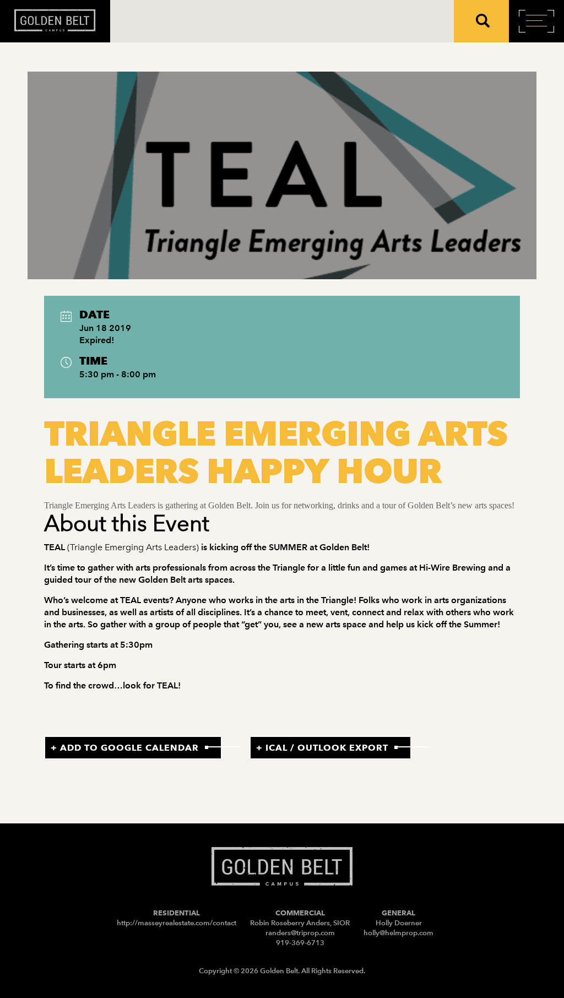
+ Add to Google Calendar (125, 747)
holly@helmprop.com (398, 933)
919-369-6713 (300, 943)
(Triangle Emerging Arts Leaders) (133, 547)
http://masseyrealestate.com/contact (176, 923)
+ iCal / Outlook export (322, 747)
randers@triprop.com (300, 933)
